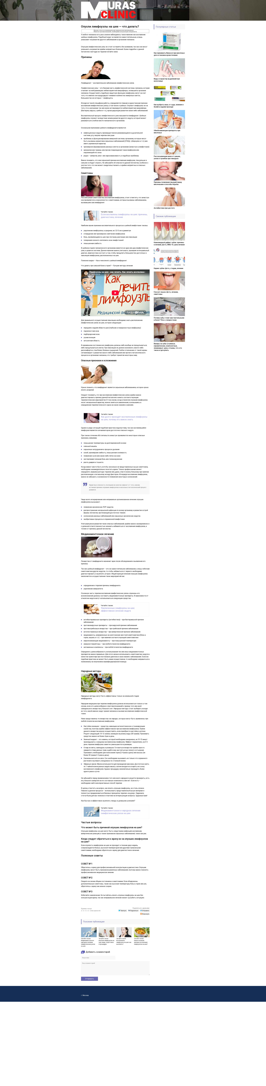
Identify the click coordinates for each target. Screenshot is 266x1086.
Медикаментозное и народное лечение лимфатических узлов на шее (88, 943)
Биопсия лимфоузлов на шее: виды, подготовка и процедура (106, 942)
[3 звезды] (85, 910)
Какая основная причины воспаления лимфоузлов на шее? (141, 942)
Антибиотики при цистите (164, 208)
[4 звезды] (87, 910)
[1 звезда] (82, 910)
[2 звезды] (84, 910)
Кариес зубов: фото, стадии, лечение (168, 268)
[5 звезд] (89, 910)
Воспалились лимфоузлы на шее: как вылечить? (123, 942)
